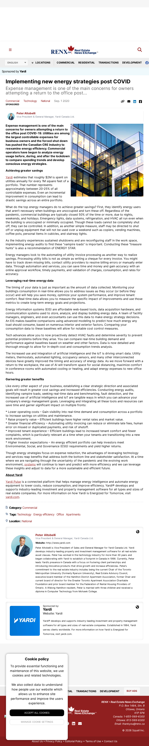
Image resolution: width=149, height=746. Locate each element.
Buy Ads (132, 690)
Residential (86, 62)
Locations (42, 62)
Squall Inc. (138, 730)
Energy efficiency (43, 514)
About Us (37, 741)
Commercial (66, 62)
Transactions (108, 62)
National (45, 101)
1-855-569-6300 (134, 716)
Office (60, 514)
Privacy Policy (54, 741)
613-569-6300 (135, 720)
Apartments (73, 514)
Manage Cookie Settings (37, 721)
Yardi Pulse (13, 481)
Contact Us (110, 741)
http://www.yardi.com (58, 542)
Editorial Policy (73, 741)
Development (132, 62)
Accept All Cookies (36, 712)
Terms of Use (93, 741)
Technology (30, 101)
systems (30, 464)
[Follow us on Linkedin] (73, 723)
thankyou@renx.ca (133, 723)
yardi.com (12, 497)
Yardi (23, 71)
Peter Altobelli (26, 113)
